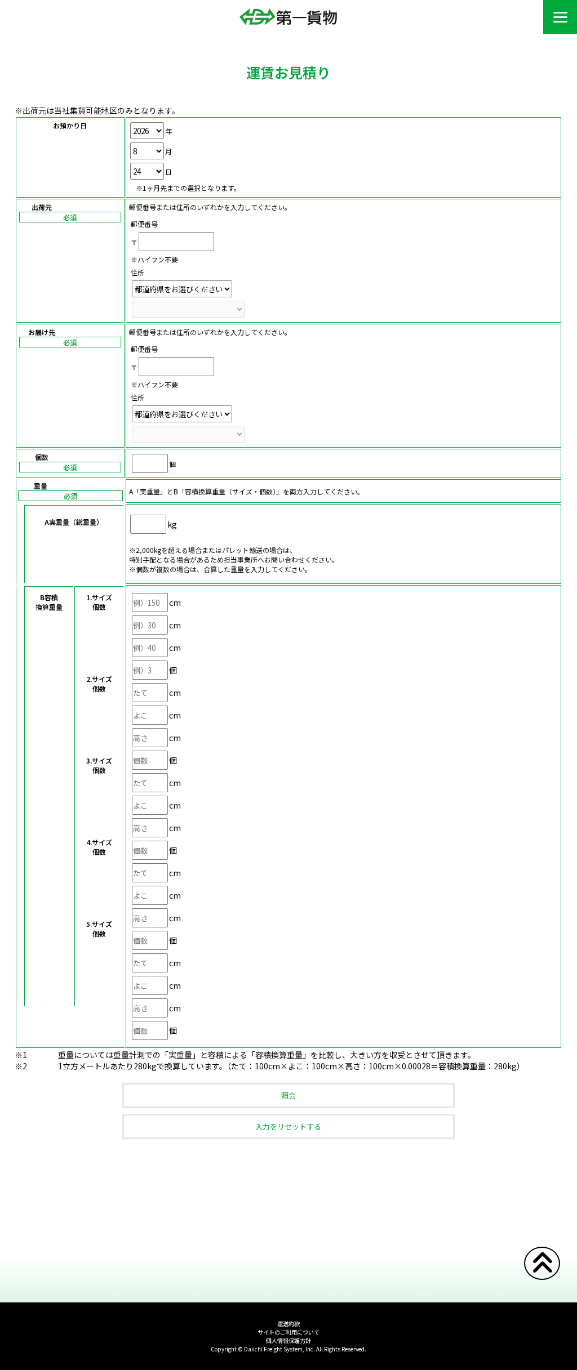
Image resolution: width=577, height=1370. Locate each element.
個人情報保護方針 (288, 1340)
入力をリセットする (288, 1126)
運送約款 (288, 1323)
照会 (288, 1095)
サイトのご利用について (288, 1332)
